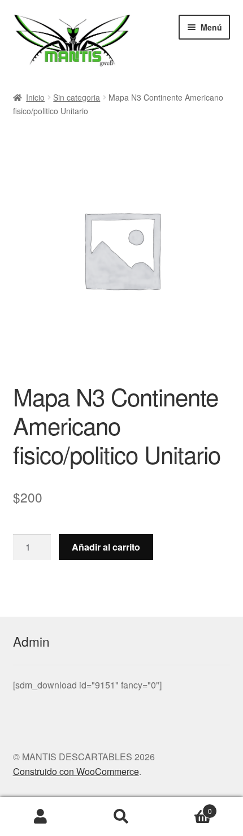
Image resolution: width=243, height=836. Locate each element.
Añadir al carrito (106, 546)
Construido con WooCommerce (76, 771)
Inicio (35, 97)
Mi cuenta (40, 817)
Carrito (187, 807)
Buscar (121, 817)
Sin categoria (76, 97)
